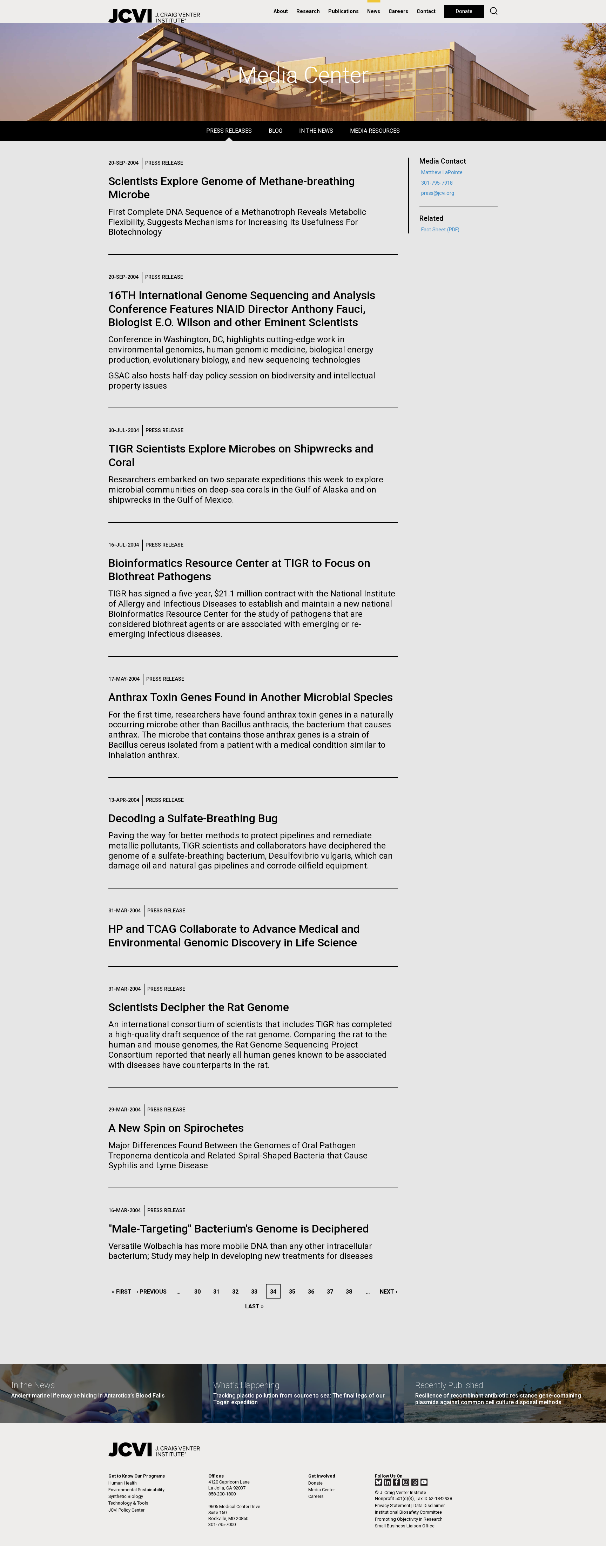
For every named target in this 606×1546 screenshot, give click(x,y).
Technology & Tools (128, 1503)
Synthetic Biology (125, 1496)
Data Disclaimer (429, 1505)
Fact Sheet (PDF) (440, 230)
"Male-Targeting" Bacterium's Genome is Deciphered (238, 1228)
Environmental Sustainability (136, 1489)
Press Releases (229, 130)
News (373, 11)
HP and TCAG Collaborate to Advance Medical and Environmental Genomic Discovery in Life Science (234, 935)
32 (237, 1291)
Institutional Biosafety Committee (408, 1512)
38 (351, 1291)
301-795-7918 (437, 183)
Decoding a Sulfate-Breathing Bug (193, 818)
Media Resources (375, 130)
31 (218, 1291)
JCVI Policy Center (126, 1510)
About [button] (281, 11)
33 (256, 1291)
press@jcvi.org (437, 193)
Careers (398, 11)
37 (332, 1291)
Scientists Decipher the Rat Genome (198, 1007)
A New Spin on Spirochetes (176, 1128)
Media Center (321, 1489)
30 (199, 1291)
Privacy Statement (392, 1505)
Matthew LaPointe (442, 173)
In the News (316, 130)
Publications (343, 11)
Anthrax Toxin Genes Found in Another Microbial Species (250, 697)
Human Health (122, 1483)
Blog (275, 130)
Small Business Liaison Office (405, 1525)
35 (294, 1291)
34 (275, 1291)
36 (313, 1291)
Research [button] (308, 11)
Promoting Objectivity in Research (409, 1519)
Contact (426, 11)
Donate (464, 11)
